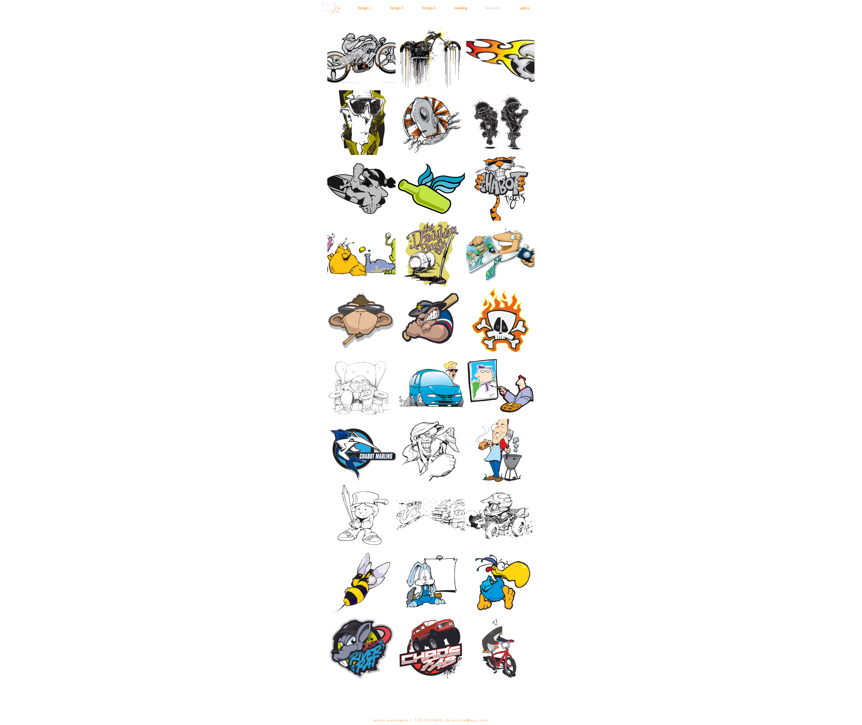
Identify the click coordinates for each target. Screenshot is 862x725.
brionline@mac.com (467, 720)
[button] (361, 56)
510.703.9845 (429, 720)
